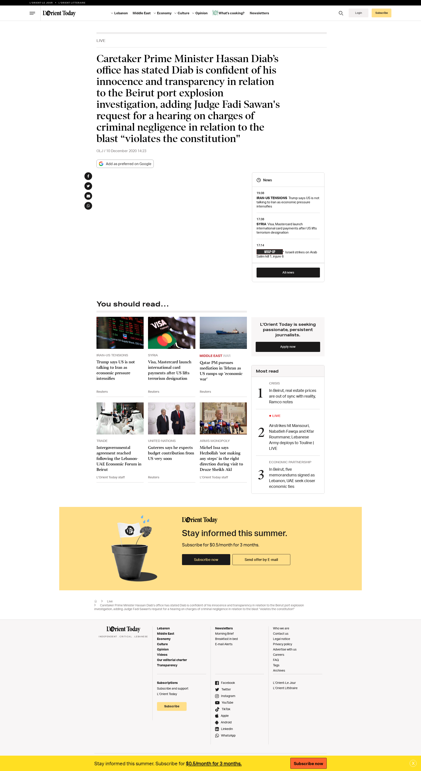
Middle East (165, 633)
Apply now (288, 346)
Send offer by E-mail (261, 559)
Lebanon (163, 628)
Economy (164, 639)
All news (288, 272)
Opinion (163, 649)
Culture (162, 644)
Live (100, 40)
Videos (162, 654)
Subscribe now (206, 559)
